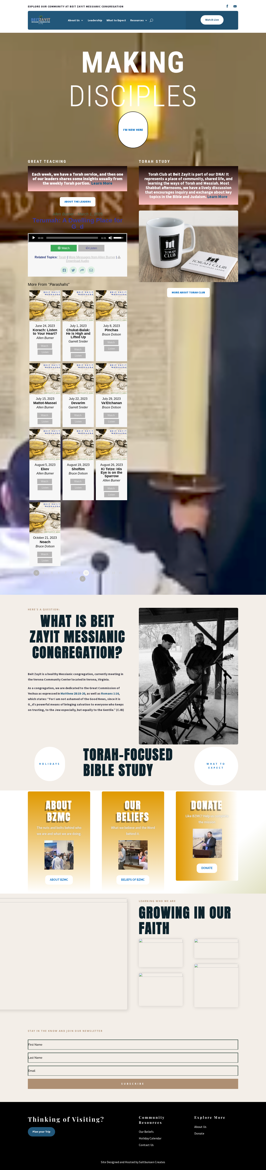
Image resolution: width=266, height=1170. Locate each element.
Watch (66, 248)
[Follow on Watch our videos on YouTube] (235, 6)
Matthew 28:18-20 (73, 693)
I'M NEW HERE (133, 130)
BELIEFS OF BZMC (133, 879)
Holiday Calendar (150, 1138)
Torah (62, 257)
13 (106, 572)
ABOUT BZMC (59, 879)
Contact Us (146, 1145)
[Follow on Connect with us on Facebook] (227, 6)
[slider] (119, 237)
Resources (137, 20)
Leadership (95, 20)
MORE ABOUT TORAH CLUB (188, 292)
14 (113, 572)
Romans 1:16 (110, 693)
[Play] (34, 238)
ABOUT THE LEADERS (77, 201)
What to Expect (116, 20)
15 (120, 572)
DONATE (206, 868)
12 (99, 572)
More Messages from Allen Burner (92, 257)
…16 (75, 578)
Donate (199, 1133)
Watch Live (212, 19)
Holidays (49, 764)
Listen (93, 248)
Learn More (101, 183)
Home (60, 20)
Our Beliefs (146, 1132)
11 (92, 572)
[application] (77, 238)
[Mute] (110, 238)
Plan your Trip (41, 1131)
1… (44, 572)
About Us (74, 20)
